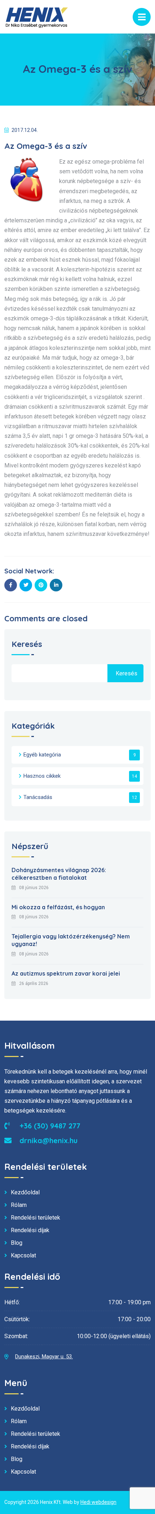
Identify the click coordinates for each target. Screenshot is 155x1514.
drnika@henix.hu (47, 1140)
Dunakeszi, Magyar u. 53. (44, 1356)
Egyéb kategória (42, 754)
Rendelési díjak (30, 1230)
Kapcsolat (23, 1255)
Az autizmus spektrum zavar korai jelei (66, 973)
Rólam (19, 1205)
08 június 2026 (34, 887)
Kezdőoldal (25, 1192)
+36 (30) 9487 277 (48, 1125)
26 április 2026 (33, 983)
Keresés (27, 644)
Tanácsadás (37, 797)
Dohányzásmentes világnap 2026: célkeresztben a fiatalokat (59, 873)
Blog (16, 1243)
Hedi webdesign (98, 1502)
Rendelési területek (35, 1218)
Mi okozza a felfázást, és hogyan (58, 907)
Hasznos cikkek (42, 776)
